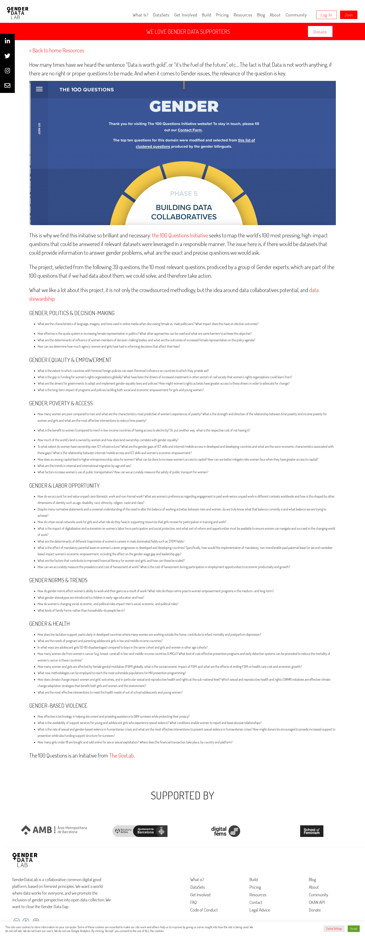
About (275, 15)
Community (296, 15)
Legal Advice (259, 910)
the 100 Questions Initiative (180, 235)
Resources (243, 15)
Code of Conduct (204, 910)
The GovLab (121, 755)
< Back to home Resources (56, 50)
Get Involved (185, 15)
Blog (261, 15)
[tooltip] (7, 41)
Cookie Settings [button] (334, 928)
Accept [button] (353, 928)
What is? (140, 15)
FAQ (193, 902)
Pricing (222, 15)
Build (206, 15)
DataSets (161, 15)
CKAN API (317, 902)
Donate (320, 31)
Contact (255, 902)
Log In (326, 15)
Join (349, 15)
